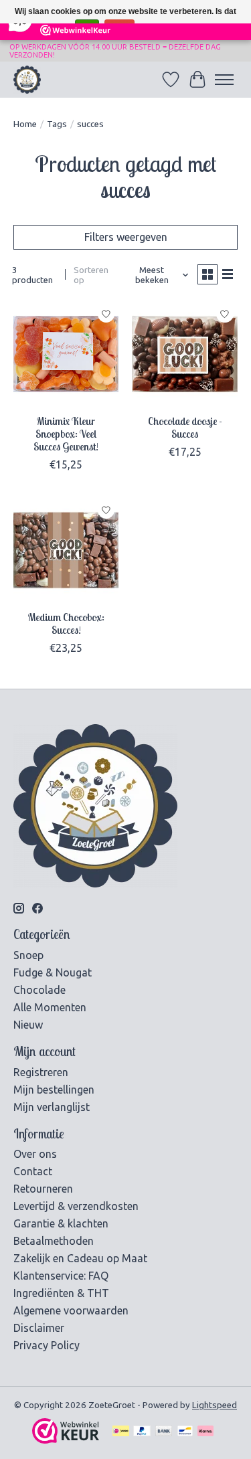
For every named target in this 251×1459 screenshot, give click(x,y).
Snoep (28, 955)
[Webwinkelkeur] (65, 1440)
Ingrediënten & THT (61, 1293)
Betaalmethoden (53, 1241)
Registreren (40, 1072)
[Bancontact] (185, 1432)
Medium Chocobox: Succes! (66, 623)
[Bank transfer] (164, 1432)
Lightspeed (214, 1405)
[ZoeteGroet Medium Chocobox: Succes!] (65, 549)
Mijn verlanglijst (51, 1107)
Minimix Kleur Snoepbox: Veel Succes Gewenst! (65, 433)
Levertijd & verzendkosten (76, 1206)
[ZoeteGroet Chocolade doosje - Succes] (184, 353)
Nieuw (28, 1025)
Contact (32, 1171)
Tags (57, 124)
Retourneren (43, 1189)
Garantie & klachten (60, 1223)
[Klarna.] (205, 1432)
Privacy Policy (46, 1345)
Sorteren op (91, 275)
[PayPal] (142, 1432)
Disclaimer (38, 1328)
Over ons (35, 1154)
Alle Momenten (49, 1007)
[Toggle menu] (224, 79)
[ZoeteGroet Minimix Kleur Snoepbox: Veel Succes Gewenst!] (65, 353)
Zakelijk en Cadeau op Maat (80, 1258)
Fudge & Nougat (52, 972)
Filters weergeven (125, 237)
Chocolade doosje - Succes (185, 427)
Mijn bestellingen (53, 1090)
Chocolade (39, 990)
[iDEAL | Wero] (120, 1432)
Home (25, 124)
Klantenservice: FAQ (60, 1276)
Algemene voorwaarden (71, 1310)
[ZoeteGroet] (27, 79)
